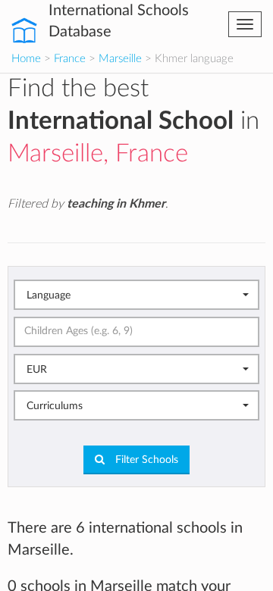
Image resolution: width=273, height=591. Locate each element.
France (70, 58)
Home (26, 58)
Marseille (120, 58)
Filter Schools (145, 460)
